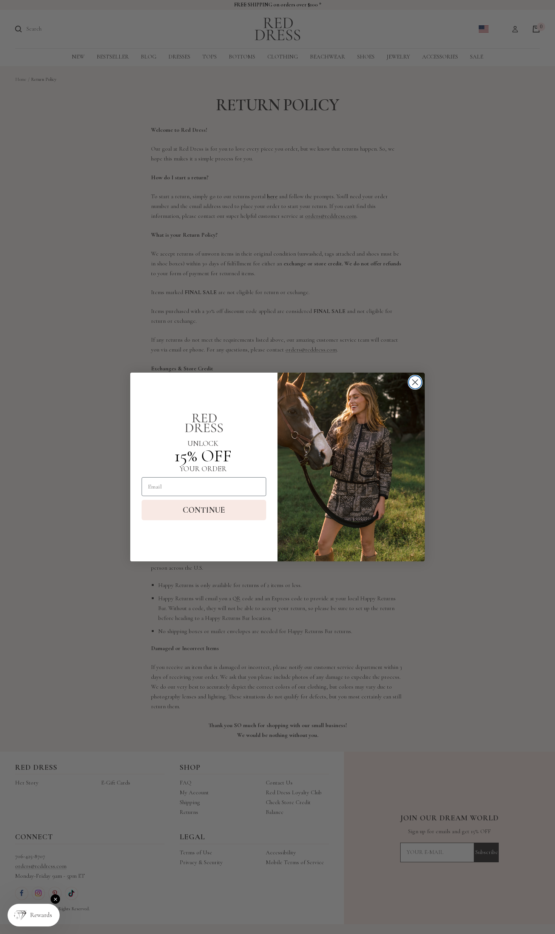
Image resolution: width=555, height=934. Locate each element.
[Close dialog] (415, 382)
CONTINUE (204, 510)
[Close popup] (55, 899)
